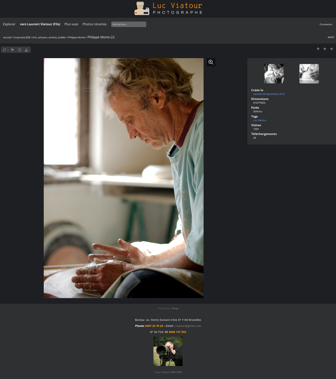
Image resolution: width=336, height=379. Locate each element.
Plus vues (71, 24)
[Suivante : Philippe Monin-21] (331, 48)
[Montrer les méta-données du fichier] (19, 49)
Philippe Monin (76, 37)
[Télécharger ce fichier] (26, 49)
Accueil (7, 37)
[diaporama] (12, 49)
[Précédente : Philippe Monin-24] (324, 48)
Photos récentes (95, 24)
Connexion (326, 24)
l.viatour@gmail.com (187, 326)
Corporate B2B (21, 37)
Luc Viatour (259, 120)
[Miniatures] (318, 48)
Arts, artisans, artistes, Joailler (49, 37)
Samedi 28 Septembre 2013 (268, 94)
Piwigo (175, 308)
